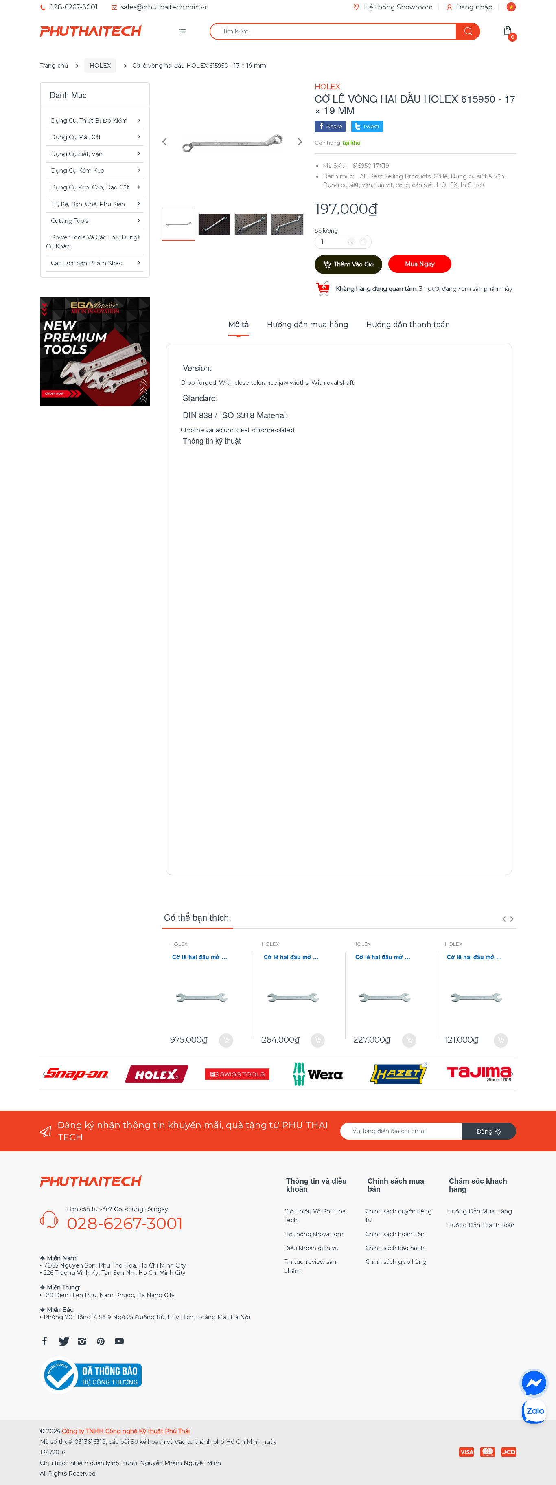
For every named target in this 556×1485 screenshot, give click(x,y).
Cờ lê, (441, 176)
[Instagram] (81, 1341)
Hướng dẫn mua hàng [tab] (307, 324)
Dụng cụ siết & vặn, (478, 176)
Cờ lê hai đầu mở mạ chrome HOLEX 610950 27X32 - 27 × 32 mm (293, 957)
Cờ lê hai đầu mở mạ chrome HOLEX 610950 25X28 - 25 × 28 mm (384, 957)
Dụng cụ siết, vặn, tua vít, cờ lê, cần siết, (379, 185)
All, (364, 176)
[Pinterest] (100, 1341)
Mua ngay (420, 264)
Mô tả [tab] (238, 324)
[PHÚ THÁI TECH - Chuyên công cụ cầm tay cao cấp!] (91, 31)
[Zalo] (534, 1411)
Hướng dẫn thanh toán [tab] (408, 324)
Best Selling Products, (400, 176)
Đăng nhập (474, 7)
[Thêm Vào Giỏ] (226, 1040)
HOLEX (100, 65)
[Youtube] (119, 1341)
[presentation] (504, 919)
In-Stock (472, 185)
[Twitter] (63, 1341)
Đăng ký (489, 1131)
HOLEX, (447, 185)
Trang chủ (54, 65)
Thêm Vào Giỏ (354, 264)
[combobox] (344, 31)
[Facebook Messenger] (534, 1383)
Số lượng (326, 230)
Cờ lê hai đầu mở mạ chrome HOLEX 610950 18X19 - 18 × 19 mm (476, 957)
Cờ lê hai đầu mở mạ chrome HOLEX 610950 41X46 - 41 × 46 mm (201, 957)
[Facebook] (44, 1341)
